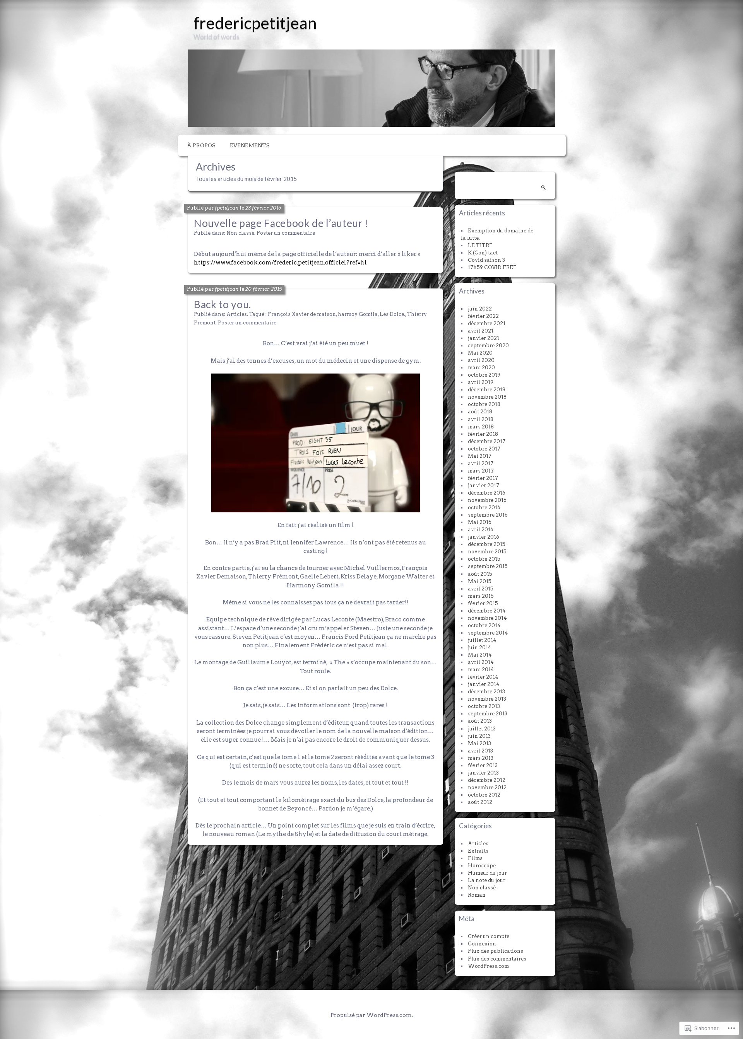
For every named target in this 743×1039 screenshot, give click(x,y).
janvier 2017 (483, 485)
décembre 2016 (486, 493)
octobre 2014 (484, 625)
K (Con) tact (483, 253)
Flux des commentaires (497, 959)
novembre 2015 (487, 551)
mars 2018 (481, 427)
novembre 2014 (487, 618)
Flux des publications (495, 951)
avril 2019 (480, 382)
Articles (236, 314)
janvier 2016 (483, 537)
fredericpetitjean (255, 23)
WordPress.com (488, 966)
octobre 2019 (484, 375)
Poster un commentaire (286, 233)
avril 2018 (480, 419)
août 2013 (480, 721)
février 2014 (483, 677)
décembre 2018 (486, 389)
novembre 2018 (487, 397)
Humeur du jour (487, 873)
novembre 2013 (487, 699)
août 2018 (480, 412)
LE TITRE (480, 245)
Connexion (482, 944)
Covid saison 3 (486, 260)
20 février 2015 (263, 289)
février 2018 (483, 434)
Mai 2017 (479, 456)
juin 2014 (479, 647)
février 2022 (483, 316)
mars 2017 (481, 471)
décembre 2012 (486, 780)
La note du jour (486, 880)
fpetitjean (226, 208)
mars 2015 (481, 596)
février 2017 (483, 478)
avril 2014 (481, 662)
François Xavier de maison (302, 314)
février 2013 (483, 765)
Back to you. (222, 304)
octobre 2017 (484, 449)
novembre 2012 (487, 787)
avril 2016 (480, 529)
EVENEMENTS (250, 145)
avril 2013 (480, 751)
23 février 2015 (263, 208)
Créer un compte (488, 936)
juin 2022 (480, 309)
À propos (201, 145)
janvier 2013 (483, 773)
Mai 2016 (479, 522)
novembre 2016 (487, 500)
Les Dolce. (392, 314)
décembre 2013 (486, 691)
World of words (216, 36)
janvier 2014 (484, 684)
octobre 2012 (484, 795)
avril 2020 (481, 360)
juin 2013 (479, 736)
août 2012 (480, 802)
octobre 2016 (484, 507)
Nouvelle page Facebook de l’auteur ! (281, 223)
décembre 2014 (487, 611)
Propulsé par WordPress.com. (371, 1015)
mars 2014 (481, 669)
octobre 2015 (484, 559)
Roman (477, 895)
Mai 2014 (480, 655)
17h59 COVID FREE (492, 267)
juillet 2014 (482, 640)
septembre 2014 (488, 633)
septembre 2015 (488, 566)
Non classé (240, 233)
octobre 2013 (484, 706)
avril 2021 (480, 331)
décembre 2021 (486, 323)
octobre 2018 (484, 404)
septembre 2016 (488, 515)
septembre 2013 (487, 714)
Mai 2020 (480, 353)
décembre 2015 (486, 544)
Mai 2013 (479, 743)
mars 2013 (480, 758)
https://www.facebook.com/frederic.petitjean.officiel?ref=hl (280, 262)
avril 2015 (480, 589)
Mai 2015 (479, 581)
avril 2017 (480, 463)
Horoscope (482, 865)
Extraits (478, 851)
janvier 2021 (483, 338)
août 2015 (480, 574)
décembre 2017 (486, 441)
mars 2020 (481, 367)
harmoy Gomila (358, 314)
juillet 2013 (482, 729)
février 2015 (483, 603)
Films (475, 858)
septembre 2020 (488, 345)
